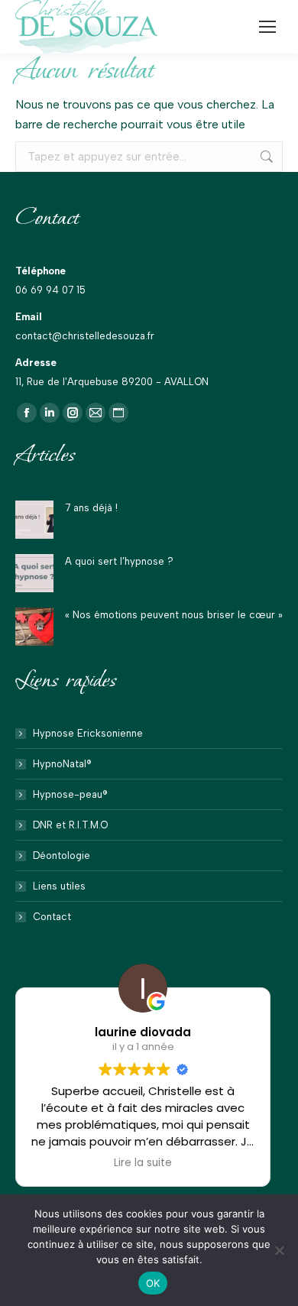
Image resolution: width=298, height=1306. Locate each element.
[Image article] (34, 520)
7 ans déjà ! (91, 508)
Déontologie (61, 855)
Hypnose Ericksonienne (88, 733)
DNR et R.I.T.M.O (70, 825)
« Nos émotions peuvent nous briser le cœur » (174, 615)
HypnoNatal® (62, 764)
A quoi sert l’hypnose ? (119, 561)
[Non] (279, 1250)
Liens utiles (59, 886)
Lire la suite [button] (143, 1163)
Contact (52, 916)
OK (153, 1283)
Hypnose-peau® (70, 794)
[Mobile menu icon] (267, 26)
